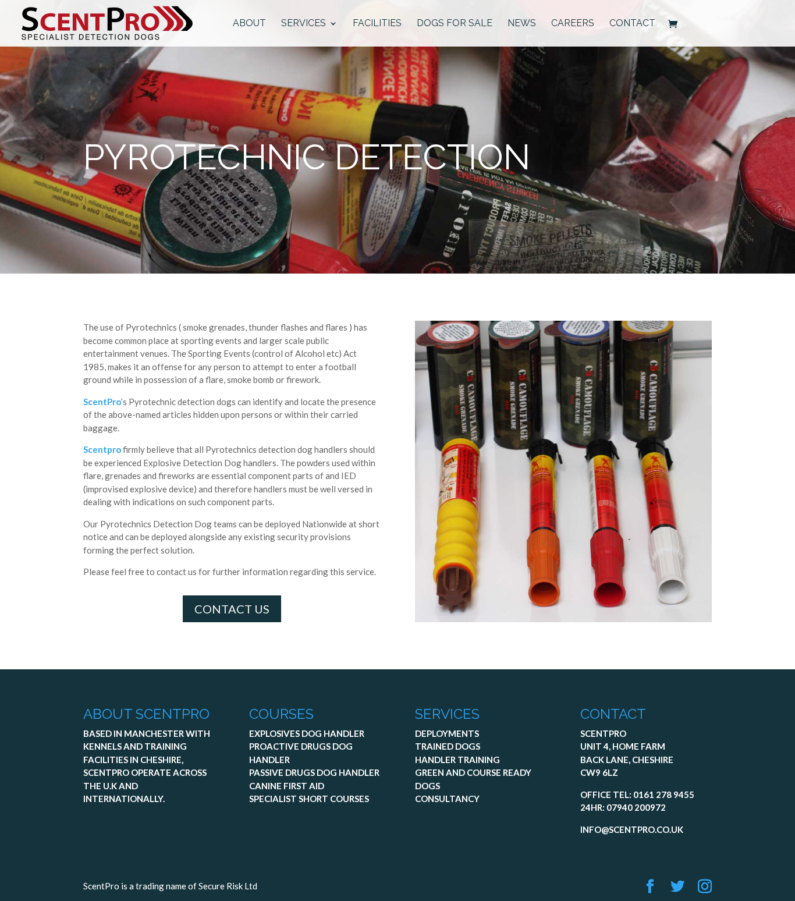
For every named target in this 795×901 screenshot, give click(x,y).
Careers (572, 24)
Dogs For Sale (454, 24)
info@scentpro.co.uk (631, 829)
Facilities (377, 24)
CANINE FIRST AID (286, 786)
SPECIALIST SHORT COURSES (309, 798)
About (249, 24)
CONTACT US (231, 609)
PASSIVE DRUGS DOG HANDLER (314, 772)
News (521, 24)
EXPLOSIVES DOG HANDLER (306, 733)
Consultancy (447, 798)
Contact (632, 24)
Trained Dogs (447, 746)
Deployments (447, 733)
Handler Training (457, 759)
